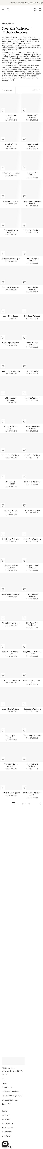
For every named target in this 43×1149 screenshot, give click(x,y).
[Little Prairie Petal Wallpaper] (32, 582)
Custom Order (7, 1087)
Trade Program (7, 1128)
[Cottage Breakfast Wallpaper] (11, 553)
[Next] (37, 804)
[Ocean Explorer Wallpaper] (11, 723)
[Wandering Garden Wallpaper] (11, 498)
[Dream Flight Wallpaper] (32, 723)
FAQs (4, 1083)
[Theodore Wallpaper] (32, 386)
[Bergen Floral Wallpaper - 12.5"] (32, 639)
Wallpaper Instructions (10, 1092)
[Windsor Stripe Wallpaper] (32, 330)
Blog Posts (6, 1136)
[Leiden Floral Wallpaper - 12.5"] (32, 668)
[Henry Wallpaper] (32, 359)
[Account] (35, 9)
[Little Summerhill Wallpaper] (32, 246)
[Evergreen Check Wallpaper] (32, 553)
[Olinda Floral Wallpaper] (11, 611)
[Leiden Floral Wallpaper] (11, 697)
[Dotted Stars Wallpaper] (11, 160)
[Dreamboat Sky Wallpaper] (32, 160)
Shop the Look (7, 1123)
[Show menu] (3, 9)
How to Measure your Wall (12, 1096)
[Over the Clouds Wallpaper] (32, 132)
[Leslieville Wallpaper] (11, 304)
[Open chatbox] (5, 1144)
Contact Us (6, 1104)
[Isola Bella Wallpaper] (32, 469)
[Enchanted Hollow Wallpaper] (11, 752)
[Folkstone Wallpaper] (11, 189)
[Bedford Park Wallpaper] (11, 246)
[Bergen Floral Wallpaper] (11, 668)
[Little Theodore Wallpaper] (11, 386)
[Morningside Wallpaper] (32, 218)
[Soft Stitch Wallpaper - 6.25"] (11, 639)
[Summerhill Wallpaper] (11, 275)
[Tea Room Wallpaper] (32, 498)
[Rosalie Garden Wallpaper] (11, 103)
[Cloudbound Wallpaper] (32, 697)
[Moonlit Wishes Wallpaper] (11, 132)
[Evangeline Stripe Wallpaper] (11, 414)
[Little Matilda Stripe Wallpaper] (32, 414)
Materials (5, 1115)
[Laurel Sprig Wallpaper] (32, 527)
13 (29, 804)
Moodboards (7, 1132)
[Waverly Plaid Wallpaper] (11, 582)
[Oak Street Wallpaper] (32, 304)
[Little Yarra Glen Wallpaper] (32, 611)
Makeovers (6, 1119)
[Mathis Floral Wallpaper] (11, 780)
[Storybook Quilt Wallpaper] (32, 752)
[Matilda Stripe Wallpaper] (11, 443)
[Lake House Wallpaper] (11, 527)
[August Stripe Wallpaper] (11, 359)
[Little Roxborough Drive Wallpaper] (32, 189)
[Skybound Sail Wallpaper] (32, 103)
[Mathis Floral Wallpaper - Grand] (32, 780)
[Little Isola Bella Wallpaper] (11, 469)
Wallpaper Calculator (10, 1100)
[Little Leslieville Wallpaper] (32, 275)
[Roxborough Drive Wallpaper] (11, 218)
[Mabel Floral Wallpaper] (32, 443)
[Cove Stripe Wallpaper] (11, 330)
